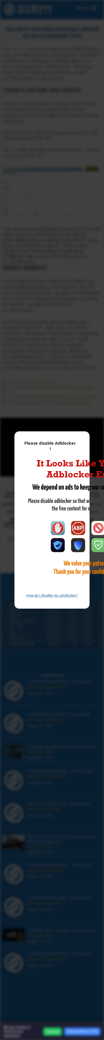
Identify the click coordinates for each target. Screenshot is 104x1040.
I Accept (52, 1032)
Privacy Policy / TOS (82, 1031)
